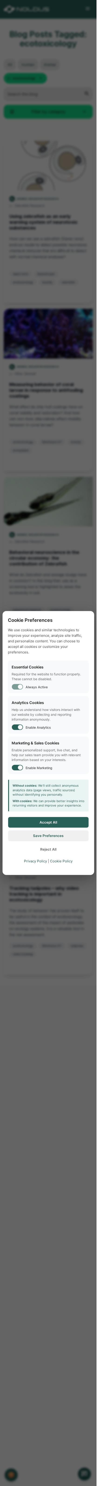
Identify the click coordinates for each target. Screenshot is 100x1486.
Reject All (48, 849)
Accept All (48, 822)
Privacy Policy (35, 861)
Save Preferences (48, 836)
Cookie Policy (61, 861)
